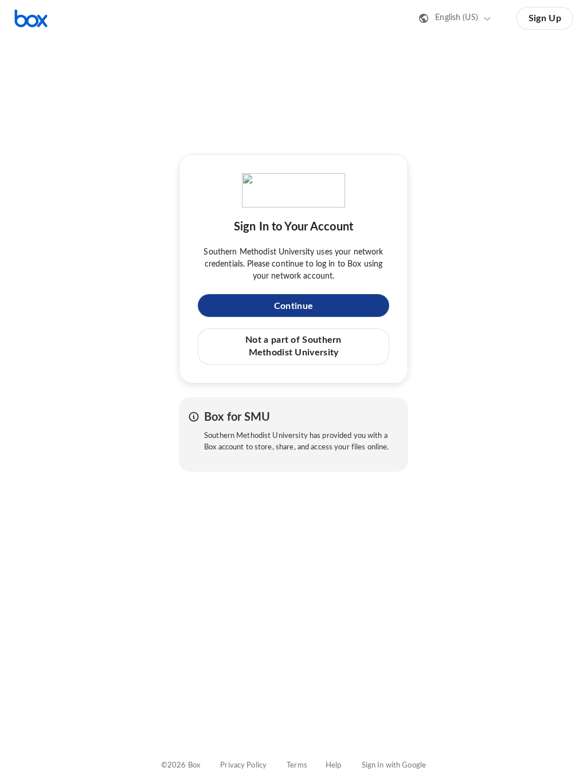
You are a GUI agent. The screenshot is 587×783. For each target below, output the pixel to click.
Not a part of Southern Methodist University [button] (293, 346)
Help (334, 765)
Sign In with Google (394, 765)
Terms (297, 765)
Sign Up (545, 18)
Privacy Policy (243, 765)
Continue (293, 306)
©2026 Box (180, 765)
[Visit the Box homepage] (31, 18)
